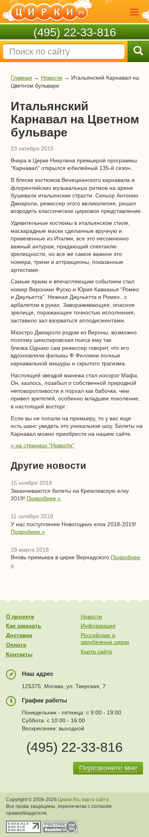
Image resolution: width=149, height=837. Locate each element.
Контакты (19, 654)
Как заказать (23, 625)
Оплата (16, 645)
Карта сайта (96, 651)
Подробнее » (44, 498)
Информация (98, 625)
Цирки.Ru (68, 799)
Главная (21, 77)
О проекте (20, 616)
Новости (51, 77)
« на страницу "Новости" (42, 445)
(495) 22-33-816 (74, 32)
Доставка (19, 635)
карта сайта (95, 799)
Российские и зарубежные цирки (105, 638)
